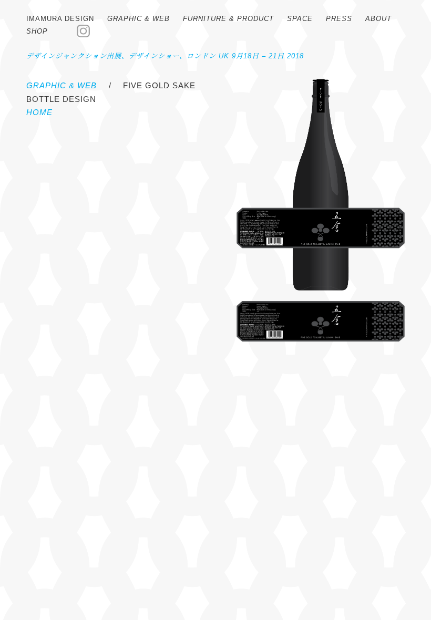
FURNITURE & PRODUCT (228, 19)
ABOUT (378, 19)
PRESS (339, 19)
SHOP (37, 31)
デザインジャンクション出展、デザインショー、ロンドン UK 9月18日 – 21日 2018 (165, 56)
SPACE (300, 19)
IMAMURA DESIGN (60, 19)
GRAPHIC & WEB (138, 19)
